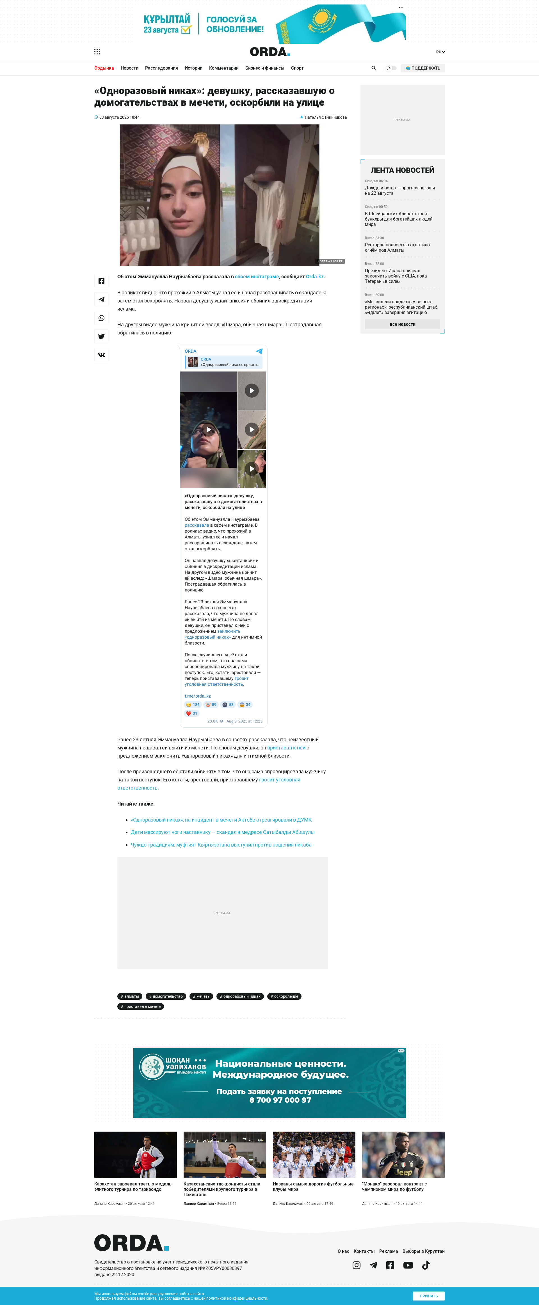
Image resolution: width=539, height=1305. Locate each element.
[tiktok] (426, 1267)
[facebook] (390, 1267)
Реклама (388, 1251)
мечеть (203, 996)
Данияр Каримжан (109, 1204)
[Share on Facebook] (101, 281)
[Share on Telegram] (101, 299)
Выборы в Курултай (424, 1251)
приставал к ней (286, 748)
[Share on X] (101, 336)
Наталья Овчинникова (326, 117)
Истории (193, 68)
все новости (402, 324)
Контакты (364, 1251)
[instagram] (356, 1267)
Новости (129, 68)
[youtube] (408, 1267)
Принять (429, 1296)
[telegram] (373, 1267)
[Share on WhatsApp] (101, 318)
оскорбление (286, 996)
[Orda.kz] (131, 1256)
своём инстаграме (257, 276)
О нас (343, 1251)
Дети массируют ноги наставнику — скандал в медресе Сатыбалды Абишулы (223, 832)
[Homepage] (270, 51)
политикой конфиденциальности (236, 1298)
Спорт (297, 68)
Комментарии (224, 68)
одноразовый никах (242, 996)
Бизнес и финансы (264, 68)
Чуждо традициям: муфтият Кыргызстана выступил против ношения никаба (221, 845)
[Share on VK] (101, 355)
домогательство (168, 996)
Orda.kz (315, 276)
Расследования (161, 68)
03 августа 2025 (114, 117)
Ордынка (104, 68)
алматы (131, 996)
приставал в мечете (142, 1006)
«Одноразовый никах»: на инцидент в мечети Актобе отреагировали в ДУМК (221, 820)
